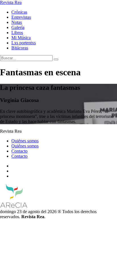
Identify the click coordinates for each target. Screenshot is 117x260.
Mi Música (21, 37)
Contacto (19, 151)
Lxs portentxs (23, 42)
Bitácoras (19, 47)
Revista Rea (11, 2)
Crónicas (19, 12)
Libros (17, 32)
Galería (17, 27)
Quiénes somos (25, 140)
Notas (16, 22)
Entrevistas (21, 17)
